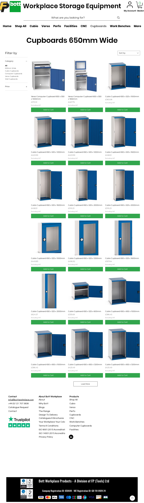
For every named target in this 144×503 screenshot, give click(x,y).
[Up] (132, 498)
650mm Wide (10, 68)
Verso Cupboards (11, 76)
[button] (140, 5)
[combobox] (129, 53)
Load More (85, 384)
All (6, 66)
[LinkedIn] (71, 437)
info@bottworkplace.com (21, 400)
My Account (130, 10)
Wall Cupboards (11, 79)
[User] (130, 4)
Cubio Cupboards (12, 71)
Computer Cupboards (13, 74)
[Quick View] (48, 76)
